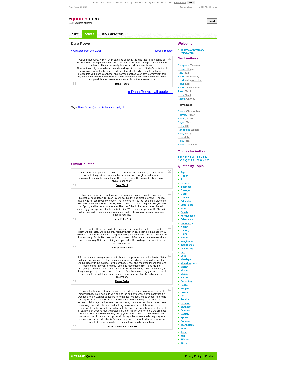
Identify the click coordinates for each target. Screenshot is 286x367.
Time (183, 328)
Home (75, 33)
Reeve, (189, 111)
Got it (191, 2)
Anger (184, 175)
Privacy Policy (193, 356)
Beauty (185, 183)
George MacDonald (122, 247)
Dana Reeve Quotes (89, 107)
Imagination (187, 241)
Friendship (187, 219)
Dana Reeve (122, 83)
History (185, 230)
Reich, (188, 144)
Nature (184, 277)
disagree (168, 50)
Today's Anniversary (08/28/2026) (192, 51)
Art (182, 179)
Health (184, 226)
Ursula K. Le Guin (122, 219)
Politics (185, 299)
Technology (187, 324)
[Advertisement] (122, 136)
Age (183, 172)
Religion (185, 303)
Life (183, 252)
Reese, (186, 98)
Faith (183, 208)
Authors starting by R (112, 107)
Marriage (186, 259)
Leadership (187, 248)
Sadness (186, 306)
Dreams (185, 197)
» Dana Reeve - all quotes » (150, 92)
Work (184, 343)
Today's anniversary (111, 33)
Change (185, 190)
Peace (184, 284)
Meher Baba (122, 281)
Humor (185, 237)
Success (185, 321)
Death (184, 194)
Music (184, 273)
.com (84, 18)
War (183, 335)
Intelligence (187, 244)
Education (186, 201)
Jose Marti (122, 185)
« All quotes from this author (86, 50)
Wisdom (185, 339)
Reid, (184, 133)
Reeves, (186, 114)
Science (185, 310)
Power (184, 292)
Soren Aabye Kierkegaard (122, 326)
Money (184, 266)
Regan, (185, 118)
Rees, (185, 91)
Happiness (187, 223)
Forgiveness (188, 215)
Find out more (180, 2)
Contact (209, 356)
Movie (184, 270)
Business (186, 186)
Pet (182, 295)
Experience (187, 204)
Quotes (89, 33)
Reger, (184, 122)
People (185, 288)
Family (184, 212)
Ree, (183, 72)
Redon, (186, 69)
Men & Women (189, 263)
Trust (184, 332)
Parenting (186, 281)
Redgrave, (189, 65)
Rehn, (183, 126)
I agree (157, 50)
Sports (184, 317)
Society (185, 313)
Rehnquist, (188, 129)
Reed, (188, 76)
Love (183, 255)
